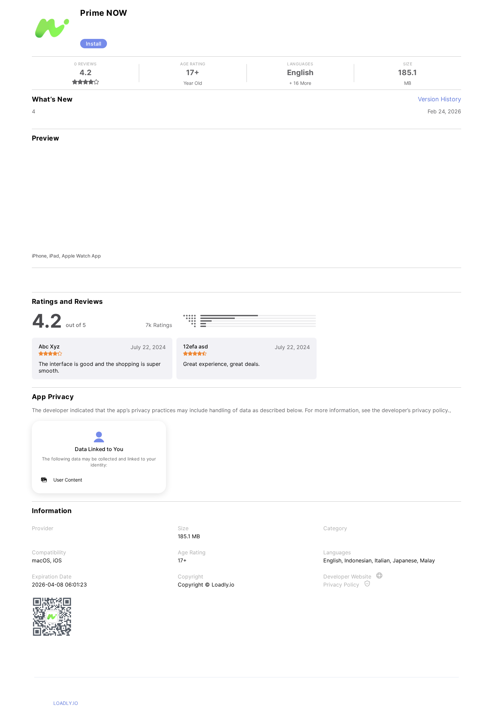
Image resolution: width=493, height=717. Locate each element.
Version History (439, 99)
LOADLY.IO (65, 703)
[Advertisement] (246, 202)
